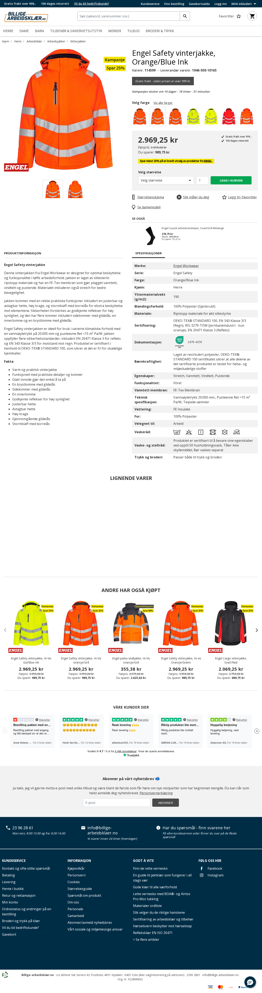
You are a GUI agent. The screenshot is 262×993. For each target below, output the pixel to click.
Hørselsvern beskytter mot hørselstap (162, 926)
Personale (75, 909)
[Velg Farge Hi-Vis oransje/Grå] (176, 117)
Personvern (77, 875)
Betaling (8, 875)
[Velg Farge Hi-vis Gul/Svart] (211, 117)
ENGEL (208, 161)
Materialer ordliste (147, 905)
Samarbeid (76, 915)
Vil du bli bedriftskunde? (20, 927)
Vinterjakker (78, 41)
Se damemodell (148, 207)
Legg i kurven (231, 180)
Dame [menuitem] (24, 31)
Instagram (215, 875)
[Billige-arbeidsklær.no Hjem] (26, 16)
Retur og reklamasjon (18, 895)
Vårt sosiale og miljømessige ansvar (95, 929)
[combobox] (133, 16)
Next (129, 110)
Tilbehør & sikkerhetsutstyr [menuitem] (76, 31)
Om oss (73, 902)
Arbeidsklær (34, 41)
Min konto (10, 902)
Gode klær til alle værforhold (155, 887)
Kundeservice (150, 4)
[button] (250, 982)
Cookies (74, 882)
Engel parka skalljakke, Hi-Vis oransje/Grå (131, 660)
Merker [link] (114, 31)
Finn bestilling (174, 4)
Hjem (5, 41)
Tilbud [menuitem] (133, 31)
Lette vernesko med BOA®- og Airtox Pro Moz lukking (161, 896)
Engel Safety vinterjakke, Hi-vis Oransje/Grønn (181, 660)
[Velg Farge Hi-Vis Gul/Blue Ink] (193, 117)
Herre (17, 41)
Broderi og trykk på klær (21, 921)
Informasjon (79, 860)
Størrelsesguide (80, 888)
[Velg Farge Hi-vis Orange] (247, 117)
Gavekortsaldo (199, 4)
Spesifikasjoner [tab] (148, 253)
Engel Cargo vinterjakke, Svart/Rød (231, 660)
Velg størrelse (149, 172)
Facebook (214, 868)
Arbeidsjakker (56, 41)
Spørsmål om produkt (84, 895)
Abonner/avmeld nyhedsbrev (90, 922)
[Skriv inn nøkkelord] (185, 16)
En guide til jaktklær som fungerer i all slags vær (162, 878)
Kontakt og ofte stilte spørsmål (26, 868)
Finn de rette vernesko (150, 868)
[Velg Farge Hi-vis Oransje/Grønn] (140, 117)
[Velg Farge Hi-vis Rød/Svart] (229, 117)
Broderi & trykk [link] (160, 31)
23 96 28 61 (22, 828)
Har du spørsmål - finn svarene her (196, 828)
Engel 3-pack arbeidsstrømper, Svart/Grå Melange (193, 228)
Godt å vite (143, 860)
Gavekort (9, 934)
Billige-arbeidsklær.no (37, 975)
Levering (9, 882)
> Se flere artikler (146, 939)
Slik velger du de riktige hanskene (159, 912)
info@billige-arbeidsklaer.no (102, 830)
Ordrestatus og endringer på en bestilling (26, 911)
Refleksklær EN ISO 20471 (153, 933)
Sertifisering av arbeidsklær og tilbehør (163, 919)
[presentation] (255, 630)
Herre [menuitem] (8, 31)
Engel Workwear (186, 266)
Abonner (165, 803)
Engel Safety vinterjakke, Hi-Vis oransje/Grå (81, 660)
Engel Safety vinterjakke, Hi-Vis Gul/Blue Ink (31, 660)
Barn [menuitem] (39, 31)
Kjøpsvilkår (76, 868)
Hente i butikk (13, 888)
